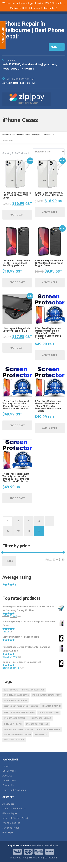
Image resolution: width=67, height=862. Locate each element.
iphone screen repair (48, 713)
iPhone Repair (9, 813)
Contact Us (8, 785)
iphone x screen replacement (18, 729)
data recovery (11, 690)
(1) (10, 584)
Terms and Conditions (14, 790)
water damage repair (14, 740)
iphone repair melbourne (19, 712)
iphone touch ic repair (40, 718)
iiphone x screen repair (33, 690)
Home (5, 766)
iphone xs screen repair (48, 729)
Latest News (9, 780)
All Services (8, 803)
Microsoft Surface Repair (15, 818)
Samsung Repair (11, 827)
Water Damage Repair (14, 808)
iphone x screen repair (37, 724)
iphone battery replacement (46, 695)
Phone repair (40, 735)
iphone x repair (13, 724)
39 (8, 531)
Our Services (9, 770)
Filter (9, 561)
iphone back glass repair (16, 695)
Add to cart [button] (17, 214)
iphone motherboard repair (21, 706)
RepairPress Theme (19, 845)
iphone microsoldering (15, 700)
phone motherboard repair (17, 735)
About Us (7, 775)
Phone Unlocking (11, 822)
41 (28, 531)
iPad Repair (8, 832)
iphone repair (51, 706)
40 (18, 531)
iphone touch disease (14, 718)
